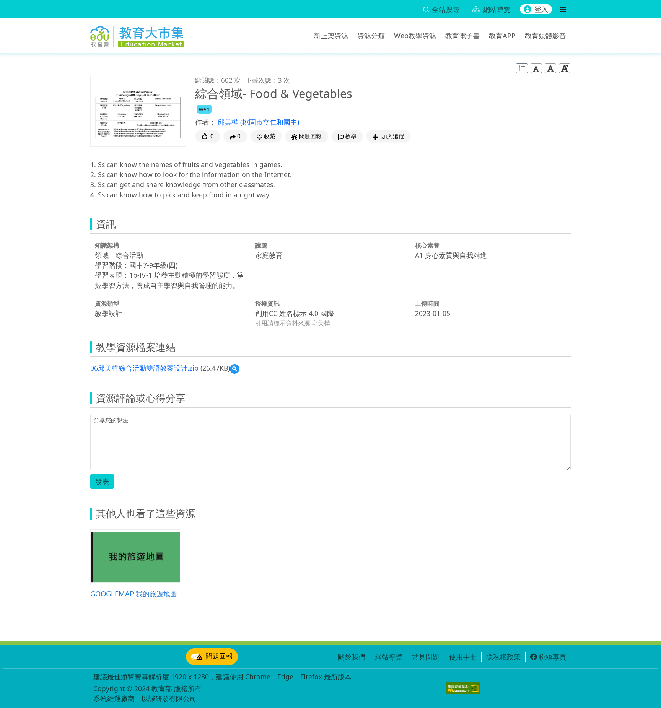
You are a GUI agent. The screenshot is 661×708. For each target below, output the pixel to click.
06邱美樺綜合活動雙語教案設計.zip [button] (144, 368)
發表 (102, 481)
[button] (266, 136)
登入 (541, 9)
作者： (205, 122)
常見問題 (426, 656)
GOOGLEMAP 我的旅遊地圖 (133, 593)
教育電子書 (462, 35)
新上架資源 (331, 35)
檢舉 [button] (351, 136)
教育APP (502, 35)
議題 (261, 245)
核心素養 (427, 245)
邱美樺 (229, 122)
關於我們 (351, 656)
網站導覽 (388, 656)
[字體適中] (550, 68)
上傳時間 (427, 303)
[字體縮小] (536, 68)
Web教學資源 (415, 35)
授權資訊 (267, 303)
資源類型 (107, 303)
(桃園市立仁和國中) (269, 122)
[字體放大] (564, 68)
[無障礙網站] (463, 688)
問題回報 (219, 656)
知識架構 (107, 245)
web (204, 109)
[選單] (563, 9)
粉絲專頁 (552, 656)
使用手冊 (463, 656)
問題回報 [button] (310, 136)
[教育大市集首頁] (137, 34)
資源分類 (371, 35)
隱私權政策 (503, 656)
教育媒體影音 (545, 35)
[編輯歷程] (522, 68)
